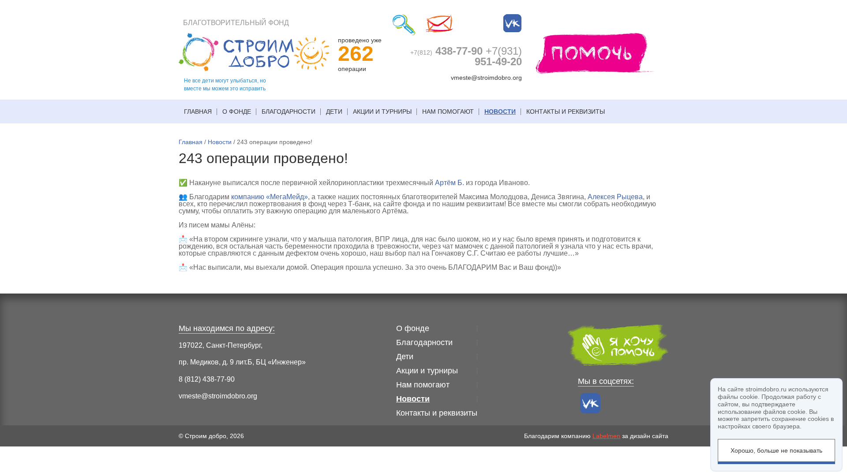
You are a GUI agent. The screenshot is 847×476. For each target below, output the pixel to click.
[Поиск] (404, 24)
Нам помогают (448, 111)
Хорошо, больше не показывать (776, 450)
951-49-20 (498, 56)
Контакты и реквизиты (565, 111)
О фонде (236, 111)
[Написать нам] (439, 24)
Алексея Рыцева (615, 197)
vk (512, 23)
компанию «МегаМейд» (269, 197)
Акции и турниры (382, 111)
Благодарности (288, 111)
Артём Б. (449, 182)
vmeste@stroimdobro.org (486, 77)
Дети (334, 111)
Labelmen (606, 435)
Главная (198, 111)
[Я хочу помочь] (595, 52)
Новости (500, 111)
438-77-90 (446, 51)
